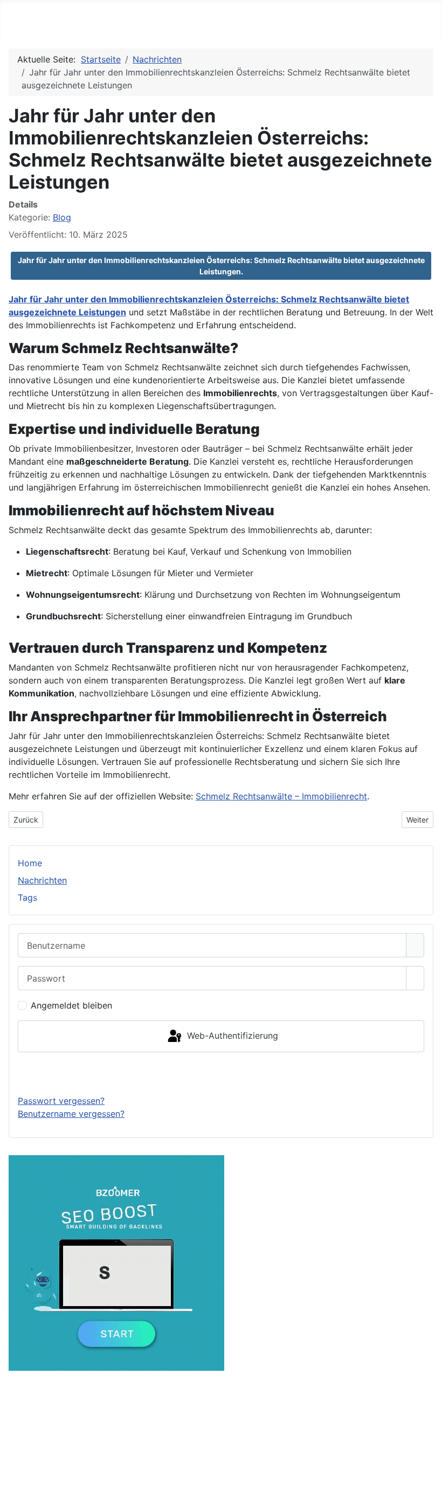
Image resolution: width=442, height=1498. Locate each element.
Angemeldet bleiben (71, 1005)
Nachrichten (42, 880)
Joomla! (91, 1466)
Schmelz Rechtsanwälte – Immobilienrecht (281, 796)
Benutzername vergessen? (71, 1113)
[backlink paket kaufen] (116, 1262)
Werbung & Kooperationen (216, 1407)
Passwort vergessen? (61, 1100)
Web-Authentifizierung (231, 1035)
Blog (62, 217)
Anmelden (221, 1073)
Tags (27, 897)
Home (30, 863)
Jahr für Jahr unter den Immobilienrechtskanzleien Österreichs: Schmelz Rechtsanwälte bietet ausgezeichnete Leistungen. (221, 266)
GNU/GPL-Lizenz (220, 1466)
